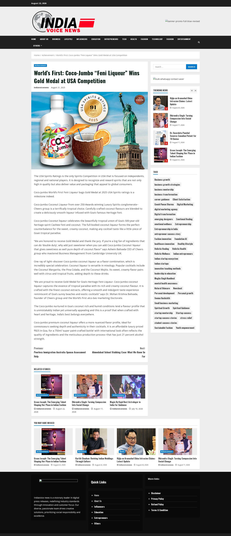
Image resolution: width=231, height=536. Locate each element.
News (122, 451)
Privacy (154, 498)
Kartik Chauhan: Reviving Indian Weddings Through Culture (160, 155)
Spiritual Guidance (181, 308)
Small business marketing (166, 303)
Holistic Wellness (162, 253)
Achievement (40, 65)
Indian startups (162, 263)
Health (133, 39)
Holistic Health (179, 248)
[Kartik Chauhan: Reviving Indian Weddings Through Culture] (94, 441)
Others (36, 45)
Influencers (81, 39)
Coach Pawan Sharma (164, 204)
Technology (157, 39)
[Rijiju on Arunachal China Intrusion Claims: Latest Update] (136, 441)
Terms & (155, 510)
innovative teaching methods (168, 268)
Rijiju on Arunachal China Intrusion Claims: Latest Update (136, 460)
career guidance (162, 199)
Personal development (165, 293)
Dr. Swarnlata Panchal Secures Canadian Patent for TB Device (160, 120)
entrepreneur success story (167, 234)
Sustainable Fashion (164, 327)
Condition (163, 510)
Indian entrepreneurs (183, 253)
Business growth (162, 179)
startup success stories (166, 318)
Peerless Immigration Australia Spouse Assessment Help (60, 352)
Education (95, 39)
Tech (124, 39)
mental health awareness (166, 283)
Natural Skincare (162, 288)
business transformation (166, 194)
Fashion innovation (163, 239)
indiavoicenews (41, 87)
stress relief (186, 318)
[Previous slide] (191, 90)
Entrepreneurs (111, 39)
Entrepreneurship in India (166, 229)
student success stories (166, 322)
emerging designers (164, 219)
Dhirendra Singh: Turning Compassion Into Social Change (89, 403)
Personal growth (185, 293)
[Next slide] (195, 90)
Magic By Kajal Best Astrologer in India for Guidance (125, 403)
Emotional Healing (184, 219)
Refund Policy (157, 504)
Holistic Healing (162, 248)
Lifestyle (68, 39)
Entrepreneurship (183, 224)
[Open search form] (199, 42)
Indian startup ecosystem (166, 258)
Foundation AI (181, 239)
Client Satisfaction (181, 199)
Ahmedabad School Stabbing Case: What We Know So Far (118, 352)
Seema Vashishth (162, 298)
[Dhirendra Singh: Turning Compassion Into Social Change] (89, 387)
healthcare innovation (164, 243)
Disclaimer (156, 493)
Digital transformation (165, 214)
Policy (161, 498)
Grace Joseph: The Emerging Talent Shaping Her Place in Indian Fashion (50, 403)
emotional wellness (163, 224)
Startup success (183, 313)
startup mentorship (164, 313)
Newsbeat (177, 288)
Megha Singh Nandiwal (165, 278)
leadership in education (165, 273)
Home (33, 39)
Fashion (144, 39)
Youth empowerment (185, 327)
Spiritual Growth (162, 308)
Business (56, 39)
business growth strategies (167, 184)
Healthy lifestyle (185, 243)
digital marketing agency (166, 209)
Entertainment (184, 39)
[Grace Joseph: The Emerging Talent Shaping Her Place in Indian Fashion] (51, 387)
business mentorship (164, 189)
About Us (44, 39)
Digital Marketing (185, 204)
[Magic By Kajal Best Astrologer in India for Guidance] (127, 387)
